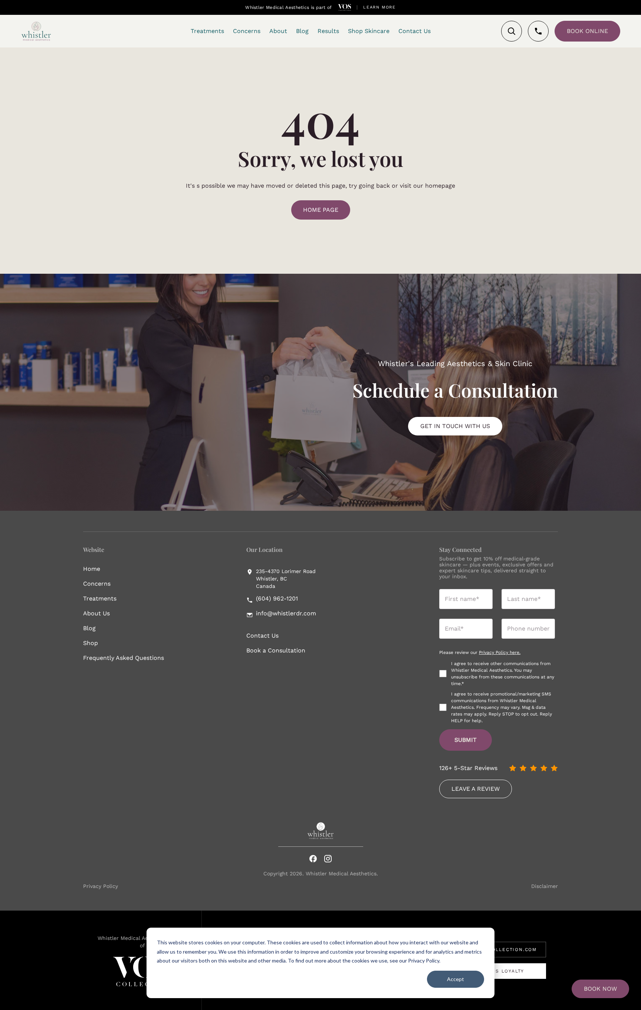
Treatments (99, 598)
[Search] (511, 31)
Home (91, 568)
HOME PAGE (320, 209)
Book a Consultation (275, 650)
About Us (96, 613)
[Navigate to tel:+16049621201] (538, 31)
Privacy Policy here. (499, 652)
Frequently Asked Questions (123, 657)
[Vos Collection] (344, 7)
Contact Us (262, 635)
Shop (90, 643)
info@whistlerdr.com (286, 613)
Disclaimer (544, 886)
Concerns (97, 583)
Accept (455, 979)
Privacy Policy (100, 886)
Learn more (379, 7)
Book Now (600, 988)
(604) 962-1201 (277, 599)
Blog (89, 628)
